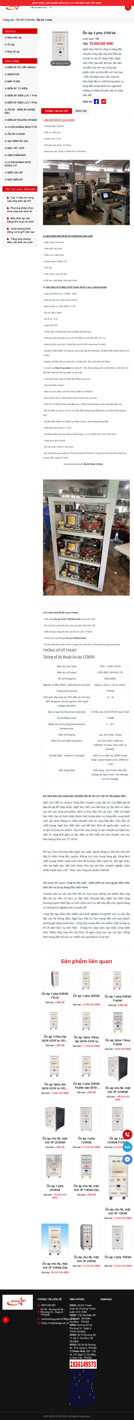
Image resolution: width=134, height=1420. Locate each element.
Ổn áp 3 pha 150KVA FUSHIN (118, 1140)
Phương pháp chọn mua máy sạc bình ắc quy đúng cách (20, 209)
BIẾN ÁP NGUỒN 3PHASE (22, 119)
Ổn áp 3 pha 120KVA (86, 1140)
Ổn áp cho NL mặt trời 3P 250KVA (54, 1140)
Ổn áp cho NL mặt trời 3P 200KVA (117, 1090)
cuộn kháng (87, 1397)
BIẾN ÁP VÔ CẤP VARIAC (21, 67)
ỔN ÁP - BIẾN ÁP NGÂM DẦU (20, 111)
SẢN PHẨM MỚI (16, 155)
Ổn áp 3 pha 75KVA (118, 1257)
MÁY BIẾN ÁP (15, 179)
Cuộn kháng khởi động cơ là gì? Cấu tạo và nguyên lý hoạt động (20, 230)
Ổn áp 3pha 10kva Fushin (117, 1042)
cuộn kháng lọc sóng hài (83, 1400)
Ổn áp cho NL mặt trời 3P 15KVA (117, 1211)
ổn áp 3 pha (84, 1384)
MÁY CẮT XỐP (15, 148)
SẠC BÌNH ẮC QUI (17, 141)
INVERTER (13, 74)
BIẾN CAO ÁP (15, 172)
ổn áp (84, 1381)
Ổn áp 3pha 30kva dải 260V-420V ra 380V (86, 1039)
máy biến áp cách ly (80, 1387)
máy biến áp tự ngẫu (81, 1391)
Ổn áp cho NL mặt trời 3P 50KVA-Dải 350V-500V (54, 1266)
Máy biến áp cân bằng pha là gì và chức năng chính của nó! (20, 220)
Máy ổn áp (13, 51)
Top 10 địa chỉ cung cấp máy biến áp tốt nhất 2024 (20, 199)
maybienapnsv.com (81, 1404)
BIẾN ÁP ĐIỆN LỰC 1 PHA (22, 95)
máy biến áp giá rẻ (79, 1394)
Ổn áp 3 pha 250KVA (55, 1188)
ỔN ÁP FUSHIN (16, 133)
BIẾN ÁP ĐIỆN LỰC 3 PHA (22, 102)
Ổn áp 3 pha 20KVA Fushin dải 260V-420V (86, 1086)
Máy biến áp (14, 37)
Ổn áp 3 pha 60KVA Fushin (118, 998)
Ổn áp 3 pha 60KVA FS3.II (55, 995)
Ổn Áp (11, 44)
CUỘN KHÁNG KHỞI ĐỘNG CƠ (18, 164)
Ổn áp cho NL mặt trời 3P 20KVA (86, 1259)
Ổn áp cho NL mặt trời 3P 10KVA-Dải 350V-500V (86, 1188)
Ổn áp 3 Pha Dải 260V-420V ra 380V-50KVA (55, 1038)
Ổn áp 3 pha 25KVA (86, 996)
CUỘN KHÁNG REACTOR (22, 126)
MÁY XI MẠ (13, 81)
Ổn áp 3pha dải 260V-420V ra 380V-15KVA (55, 1086)
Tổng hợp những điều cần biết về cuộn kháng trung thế (20, 240)
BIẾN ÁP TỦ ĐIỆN (17, 88)
